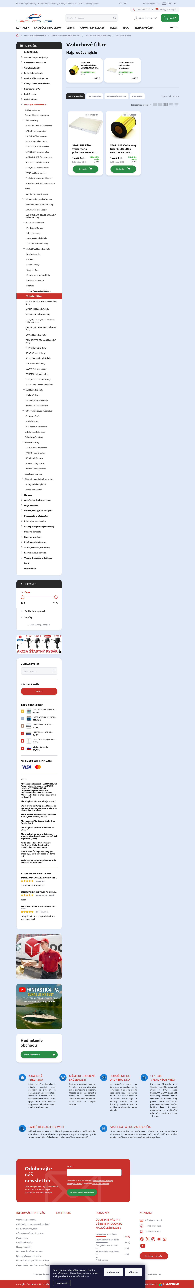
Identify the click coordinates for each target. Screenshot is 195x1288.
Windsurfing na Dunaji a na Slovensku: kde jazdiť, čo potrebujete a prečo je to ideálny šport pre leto (39, 807)
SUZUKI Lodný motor (35, 463)
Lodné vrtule (30, 94)
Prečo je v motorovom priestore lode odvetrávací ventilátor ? (38, 861)
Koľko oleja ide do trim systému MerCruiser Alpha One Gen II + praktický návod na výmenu (36, 844)
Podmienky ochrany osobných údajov (57, 3)
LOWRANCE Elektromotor (37, 146)
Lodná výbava (30, 99)
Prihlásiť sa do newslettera (82, 1192)
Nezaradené (30, 568)
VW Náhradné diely (34, 389)
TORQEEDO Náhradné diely (38, 379)
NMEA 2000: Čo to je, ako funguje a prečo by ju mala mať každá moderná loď (38, 853)
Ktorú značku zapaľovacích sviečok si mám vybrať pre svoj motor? (38, 815)
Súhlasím (133, 1272)
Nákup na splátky (23, 1246)
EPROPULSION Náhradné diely (39, 204)
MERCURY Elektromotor (37, 141)
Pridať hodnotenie (32, 1054)
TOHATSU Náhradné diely (37, 374)
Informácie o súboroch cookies (30, 1233)
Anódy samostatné (34, 489)
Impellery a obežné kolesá (36, 193)
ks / (39, 691)
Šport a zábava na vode (35, 552)
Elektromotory (31, 120)
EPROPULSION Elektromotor (39, 125)
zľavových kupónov (100, 1183)
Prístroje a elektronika (35, 521)
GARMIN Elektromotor (36, 131)
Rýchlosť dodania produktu (107, 1251)
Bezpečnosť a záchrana (35, 62)
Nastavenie (62, 1282)
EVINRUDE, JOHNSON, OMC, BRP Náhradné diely (41, 215)
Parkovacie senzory (35, 280)
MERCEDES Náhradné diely (38, 248)
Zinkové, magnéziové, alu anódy (39, 479)
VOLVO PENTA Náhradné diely (39, 384)
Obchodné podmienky (26, 3)
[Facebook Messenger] (159, 1239)
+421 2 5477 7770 (153, 1226)
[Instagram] (153, 1239)
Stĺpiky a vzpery (33, 233)
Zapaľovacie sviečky (34, 474)
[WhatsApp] (164, 1239)
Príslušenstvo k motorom (36, 426)
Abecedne (137, 96)
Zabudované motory (34, 437)
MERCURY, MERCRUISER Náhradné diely (41, 302)
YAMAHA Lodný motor (36, 468)
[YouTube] (143, 1245)
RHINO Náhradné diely (36, 347)
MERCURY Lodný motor (36, 447)
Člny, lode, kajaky (32, 67)
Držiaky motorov (32, 110)
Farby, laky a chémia (33, 73)
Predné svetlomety (35, 227)
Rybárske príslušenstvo (35, 542)
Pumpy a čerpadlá (32, 531)
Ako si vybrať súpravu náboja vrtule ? (38, 801)
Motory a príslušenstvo (35, 104)
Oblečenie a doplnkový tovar (37, 500)
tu (88, 1276)
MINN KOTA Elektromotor (37, 152)
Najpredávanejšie (116, 96)
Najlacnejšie (75, 96)
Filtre (27, 188)
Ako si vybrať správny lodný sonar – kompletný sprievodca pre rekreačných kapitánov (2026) (39, 836)
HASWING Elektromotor (36, 136)
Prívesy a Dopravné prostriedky (39, 526)
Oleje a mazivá (31, 505)
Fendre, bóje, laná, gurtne (36, 78)
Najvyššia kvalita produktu (107, 1239)
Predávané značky (24, 1242)
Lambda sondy (32, 264)
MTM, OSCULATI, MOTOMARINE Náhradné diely (40, 320)
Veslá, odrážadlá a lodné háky (38, 558)
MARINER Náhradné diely (37, 243)
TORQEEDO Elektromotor (37, 167)
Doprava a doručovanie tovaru (29, 1251)
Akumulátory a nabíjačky (36, 57)
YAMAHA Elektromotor (36, 172)
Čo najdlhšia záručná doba (107, 1245)
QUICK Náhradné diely (36, 334)
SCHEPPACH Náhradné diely (38, 358)
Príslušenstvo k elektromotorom (40, 183)
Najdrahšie (95, 96)
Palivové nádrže (33, 416)
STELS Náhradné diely (35, 363)
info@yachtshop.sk (153, 1220)
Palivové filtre (32, 395)
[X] (147, 1239)
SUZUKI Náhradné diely (36, 368)
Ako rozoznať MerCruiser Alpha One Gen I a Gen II (38, 821)
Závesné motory (32, 442)
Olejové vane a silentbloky (38, 275)
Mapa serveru (22, 1237)
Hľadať (114, 18)
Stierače (30, 285)
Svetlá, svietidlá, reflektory (37, 547)
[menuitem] (23, 27)
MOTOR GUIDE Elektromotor (39, 157)
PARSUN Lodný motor (35, 453)
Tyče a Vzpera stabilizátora (38, 290)
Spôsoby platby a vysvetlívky (29, 1255)
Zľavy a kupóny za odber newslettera (32, 1264)
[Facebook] (142, 1239)
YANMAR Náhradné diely (37, 400)
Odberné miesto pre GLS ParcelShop (32, 1260)
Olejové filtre (32, 269)
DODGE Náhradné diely (36, 209)
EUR (170, 3)
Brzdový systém (33, 254)
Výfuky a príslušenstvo (35, 432)
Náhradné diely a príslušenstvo (38, 199)
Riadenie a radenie (33, 536)
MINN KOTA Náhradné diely (38, 314)
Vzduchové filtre (34, 296)
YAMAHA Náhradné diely (37, 405)
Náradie (28, 494)
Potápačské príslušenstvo (36, 515)
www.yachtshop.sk (42, 1273)
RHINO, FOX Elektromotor (37, 162)
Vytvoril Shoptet (149, 1284)
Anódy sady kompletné (36, 484)
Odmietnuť (113, 1272)
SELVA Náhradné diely (35, 353)
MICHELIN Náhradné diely (37, 309)
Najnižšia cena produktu (106, 1234)
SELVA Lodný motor (34, 458)
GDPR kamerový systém (88, 3)
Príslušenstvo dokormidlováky (39, 178)
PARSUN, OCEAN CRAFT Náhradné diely (41, 328)
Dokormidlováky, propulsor (37, 115)
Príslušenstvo (32, 421)
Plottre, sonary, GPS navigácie (38, 510)
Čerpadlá (30, 259)
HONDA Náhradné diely (36, 238)
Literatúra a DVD (32, 88)
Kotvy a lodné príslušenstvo (37, 83)
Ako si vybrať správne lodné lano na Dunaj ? (37, 828)
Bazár (27, 563)
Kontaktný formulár (154, 1255)
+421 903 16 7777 (153, 1231)
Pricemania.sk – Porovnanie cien (146, 1273)
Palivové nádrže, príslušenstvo (38, 410)
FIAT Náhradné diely (35, 222)
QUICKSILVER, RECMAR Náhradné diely (41, 341)
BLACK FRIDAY (31, 52)
